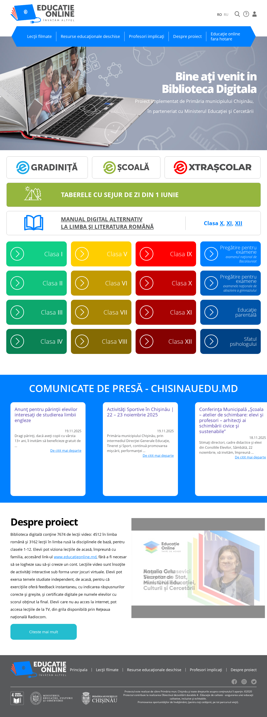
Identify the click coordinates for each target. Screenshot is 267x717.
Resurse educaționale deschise (90, 36)
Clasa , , (223, 223)
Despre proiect (187, 36)
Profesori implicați (146, 36)
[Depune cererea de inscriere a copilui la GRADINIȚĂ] (47, 167)
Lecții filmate (39, 36)
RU (226, 14)
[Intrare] (254, 14)
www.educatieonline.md (75, 556)
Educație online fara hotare (225, 36)
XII (238, 223)
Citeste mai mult (43, 631)
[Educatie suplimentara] (213, 167)
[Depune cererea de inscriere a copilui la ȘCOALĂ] (126, 167)
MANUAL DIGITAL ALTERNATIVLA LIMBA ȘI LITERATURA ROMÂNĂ (107, 222)
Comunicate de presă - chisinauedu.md (133, 388)
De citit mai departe (65, 450)
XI (229, 223)
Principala (78, 669)
